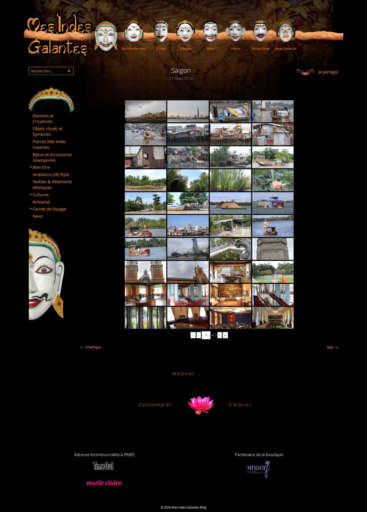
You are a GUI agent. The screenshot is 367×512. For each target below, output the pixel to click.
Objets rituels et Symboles (48, 131)
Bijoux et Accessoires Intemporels (52, 157)
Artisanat (41, 202)
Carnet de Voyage (49, 209)
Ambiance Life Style (51, 174)
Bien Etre (41, 167)
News (38, 216)
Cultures (41, 194)
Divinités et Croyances (43, 118)
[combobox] (51, 71)
